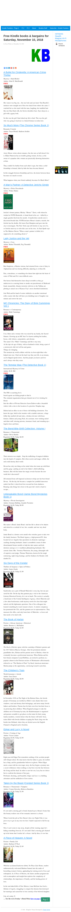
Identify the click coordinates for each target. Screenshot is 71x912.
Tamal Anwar (46, 910)
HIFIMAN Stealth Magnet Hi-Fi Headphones (60, 37)
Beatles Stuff (43, 28)
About (34, 28)
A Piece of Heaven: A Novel (18, 838)
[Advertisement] (35, 13)
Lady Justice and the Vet (16, 238)
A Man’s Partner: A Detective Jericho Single (26, 184)
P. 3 (28, 28)
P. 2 (23, 28)
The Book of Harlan (14, 619)
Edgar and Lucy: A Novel (16, 729)
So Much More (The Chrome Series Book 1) (26, 125)
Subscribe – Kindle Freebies (59, 28)
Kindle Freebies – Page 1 (10, 28)
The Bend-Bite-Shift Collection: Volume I (24, 428)
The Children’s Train (14, 670)
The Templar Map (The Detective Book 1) (25, 365)
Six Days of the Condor (16, 563)
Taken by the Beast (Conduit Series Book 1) (26, 783)
